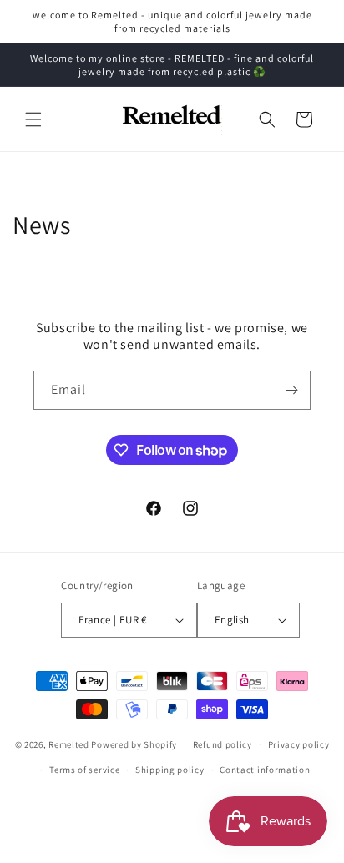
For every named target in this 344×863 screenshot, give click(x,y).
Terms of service (84, 769)
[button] (33, 119)
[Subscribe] (291, 390)
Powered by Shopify (134, 743)
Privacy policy (299, 744)
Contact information (265, 769)
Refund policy (222, 744)
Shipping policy (170, 769)
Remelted (68, 743)
